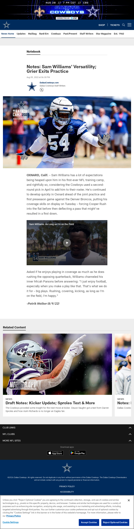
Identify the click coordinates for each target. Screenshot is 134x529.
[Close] (128, 500)
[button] (67, 243)
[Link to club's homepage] (6, 23)
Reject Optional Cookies (115, 522)
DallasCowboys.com (49, 82)
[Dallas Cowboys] (67, 468)
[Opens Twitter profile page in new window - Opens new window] (42, 90)
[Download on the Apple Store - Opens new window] (55, 453)
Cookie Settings (11, 522)
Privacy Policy (67, 486)
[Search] (123, 25)
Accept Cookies (89, 522)
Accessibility (67, 492)
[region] (67, 512)
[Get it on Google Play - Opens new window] (78, 454)
